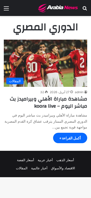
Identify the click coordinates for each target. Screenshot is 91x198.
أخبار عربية (45, 160)
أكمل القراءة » (70, 138)
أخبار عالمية (39, 168)
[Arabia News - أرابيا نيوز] (58, 8)
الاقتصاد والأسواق (63, 168)
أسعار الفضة (25, 160)
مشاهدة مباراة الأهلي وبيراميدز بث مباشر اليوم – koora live (48, 102)
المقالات (22, 168)
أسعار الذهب (65, 160)
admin (79, 92)
